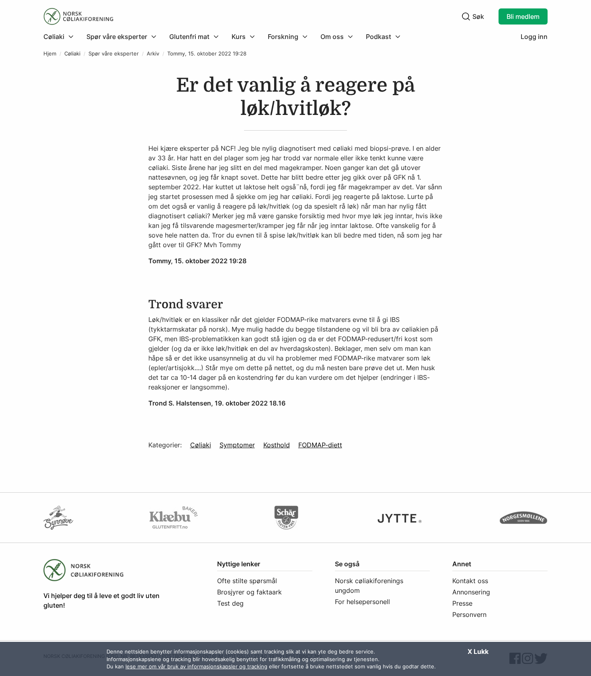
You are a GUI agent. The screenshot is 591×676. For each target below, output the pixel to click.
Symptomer (237, 445)
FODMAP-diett (320, 445)
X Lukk (478, 651)
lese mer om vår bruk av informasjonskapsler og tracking (196, 666)
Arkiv (153, 54)
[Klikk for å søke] (466, 16)
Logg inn (534, 37)
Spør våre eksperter (113, 54)
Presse (462, 603)
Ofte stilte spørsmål (247, 581)
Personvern (469, 614)
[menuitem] (61, 37)
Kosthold (276, 445)
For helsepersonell (362, 602)
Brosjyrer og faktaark (249, 592)
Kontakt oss (470, 581)
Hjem (49, 54)
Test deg (230, 603)
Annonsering (471, 592)
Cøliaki (72, 54)
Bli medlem (523, 16)
